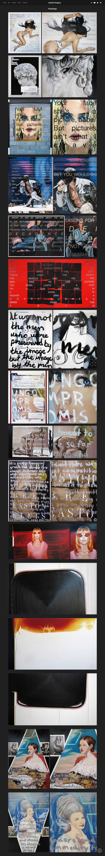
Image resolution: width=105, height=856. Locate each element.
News (19, 2)
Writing (14, 2)
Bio (9, 2)
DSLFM (25, 2)
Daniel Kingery (55, 3)
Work (4, 2)
